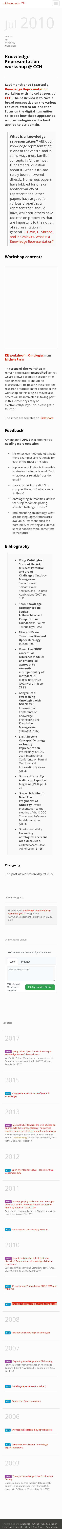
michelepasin (13, 3)
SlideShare (38, 1526)
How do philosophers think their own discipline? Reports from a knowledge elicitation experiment (29, 1261)
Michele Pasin (14, 359)
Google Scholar (49, 1523)
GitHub (35, 1523)
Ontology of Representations (26, 1400)
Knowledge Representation (26, 89)
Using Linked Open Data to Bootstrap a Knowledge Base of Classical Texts (28, 1053)
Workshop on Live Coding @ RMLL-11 (30, 1229)
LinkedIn (19, 1526)
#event (8, 36)
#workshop (10, 45)
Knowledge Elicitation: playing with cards (32, 1429)
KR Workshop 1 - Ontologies (24, 355)
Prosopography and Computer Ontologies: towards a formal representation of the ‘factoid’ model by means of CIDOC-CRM (30, 1204)
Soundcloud (52, 1526)
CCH (8, 98)
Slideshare (46, 418)
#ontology (10, 42)
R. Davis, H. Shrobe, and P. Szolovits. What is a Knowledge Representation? (32, 237)
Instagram (7, 1526)
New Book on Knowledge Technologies (31, 1332)
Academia (25, 1523)
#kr (6, 39)
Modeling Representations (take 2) (29, 1386)
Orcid (28, 1526)
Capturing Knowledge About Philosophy (32, 1361)
